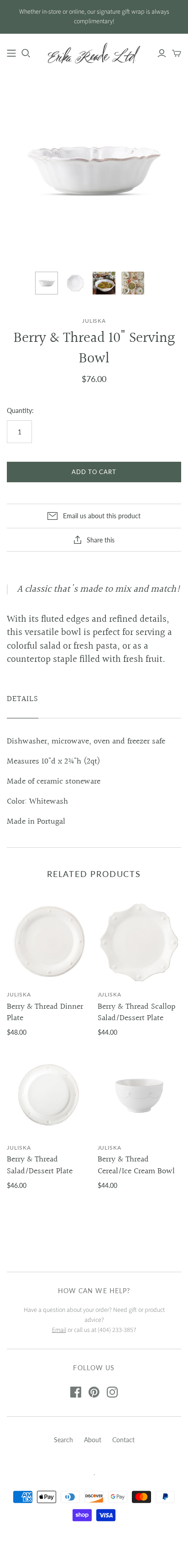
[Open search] (26, 53)
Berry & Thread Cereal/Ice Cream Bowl (136, 1165)
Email (59, 1330)
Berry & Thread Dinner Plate (45, 1012)
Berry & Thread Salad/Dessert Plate (40, 1165)
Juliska (19, 994)
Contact (123, 1440)
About (92, 1440)
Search (63, 1440)
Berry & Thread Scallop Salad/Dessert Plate (137, 1012)
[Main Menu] (11, 53)
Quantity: (20, 410)
